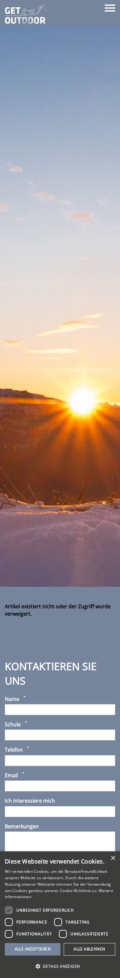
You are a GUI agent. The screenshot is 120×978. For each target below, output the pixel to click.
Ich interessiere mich (30, 800)
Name (12, 699)
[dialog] (60, 914)
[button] (60, 966)
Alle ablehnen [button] (89, 949)
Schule (13, 724)
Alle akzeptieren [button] (33, 949)
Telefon (14, 749)
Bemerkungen (22, 826)
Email (11, 775)
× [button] (112, 858)
